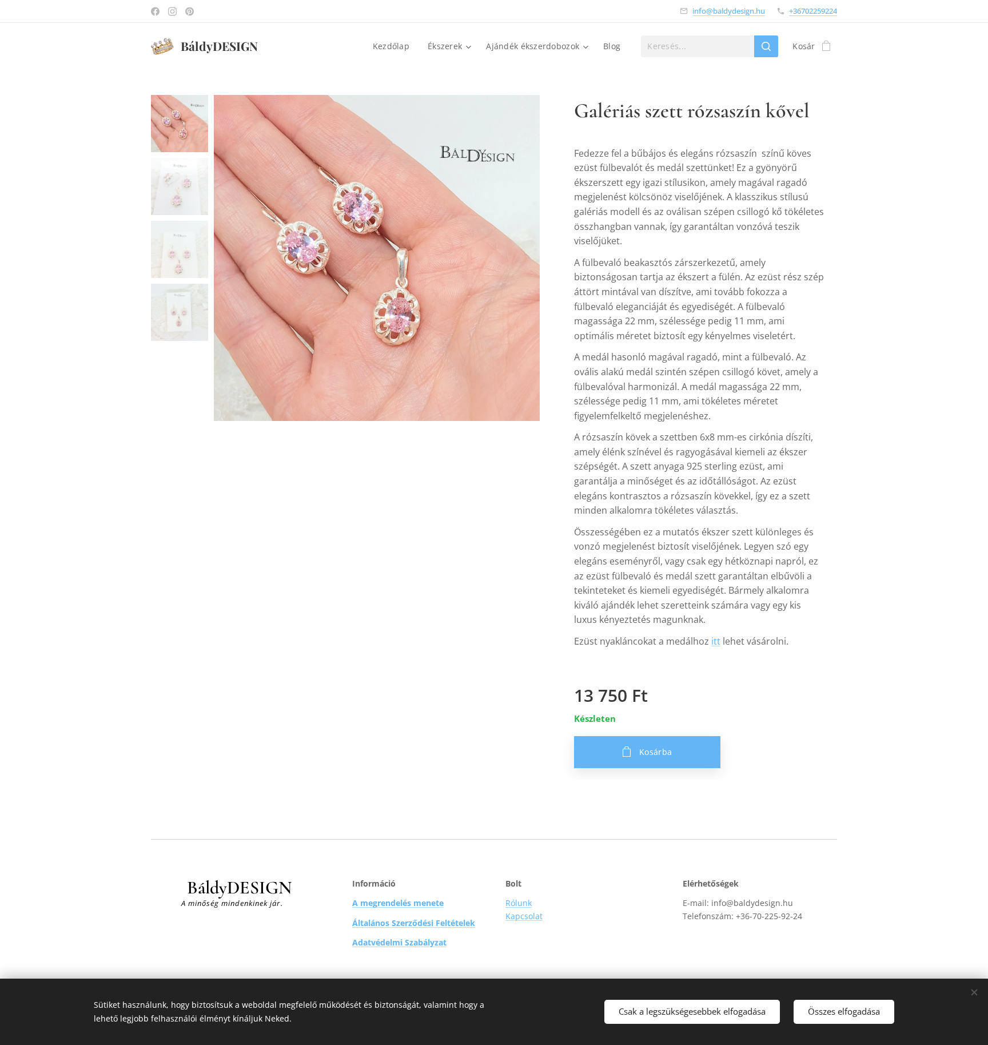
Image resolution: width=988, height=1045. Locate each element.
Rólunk (518, 902)
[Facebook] (155, 11)
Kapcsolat (524, 916)
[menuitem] (394, 46)
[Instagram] (172, 11)
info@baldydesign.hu (728, 11)
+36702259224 (813, 11)
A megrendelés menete (398, 902)
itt (715, 641)
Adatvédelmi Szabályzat (399, 942)
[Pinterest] (189, 11)
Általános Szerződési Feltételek (413, 922)
